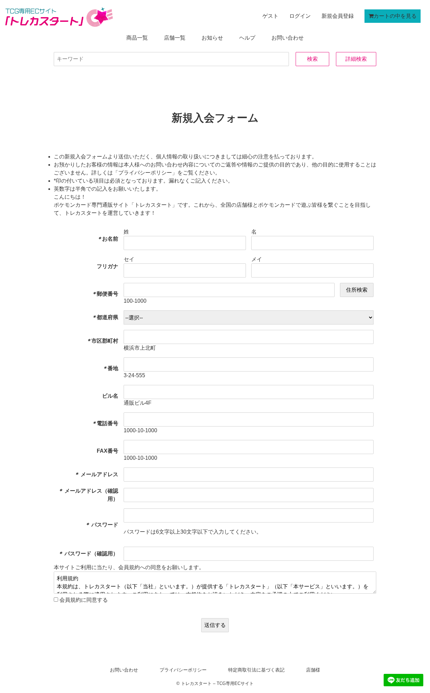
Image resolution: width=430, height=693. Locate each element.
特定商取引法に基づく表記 (256, 670)
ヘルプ (247, 38)
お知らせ (212, 38)
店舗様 (313, 670)
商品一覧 (137, 38)
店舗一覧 (174, 38)
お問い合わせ (287, 38)
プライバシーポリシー (183, 670)
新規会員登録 (337, 16)
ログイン (300, 16)
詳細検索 (356, 59)
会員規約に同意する (83, 600)
